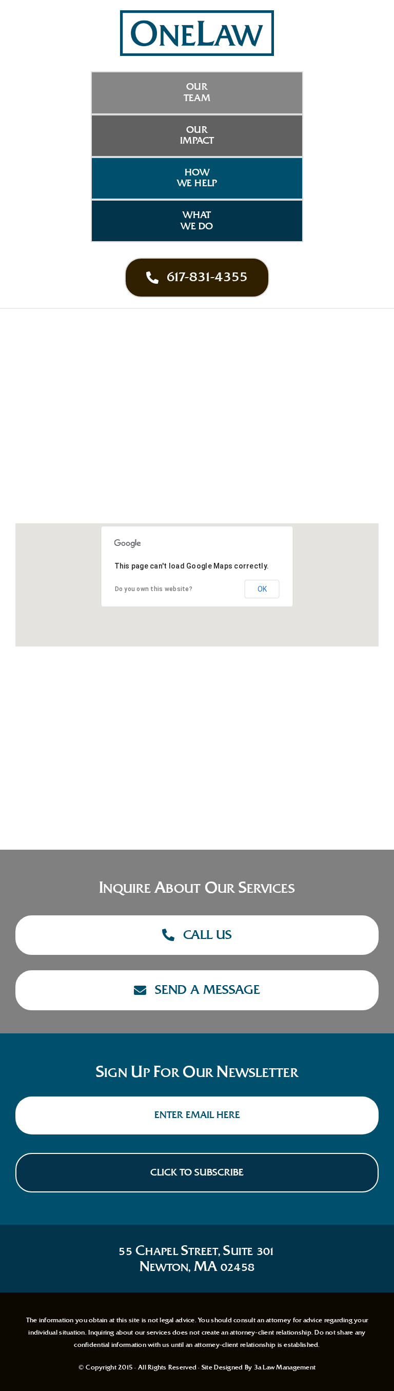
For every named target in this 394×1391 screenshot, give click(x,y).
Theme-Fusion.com (83, 768)
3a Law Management (285, 1367)
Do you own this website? (153, 589)
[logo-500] (197, 15)
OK (262, 589)
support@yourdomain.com (105, 750)
